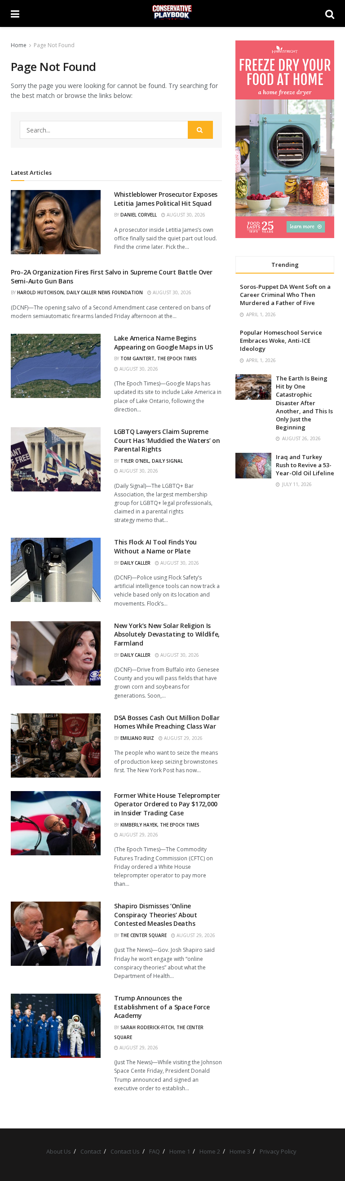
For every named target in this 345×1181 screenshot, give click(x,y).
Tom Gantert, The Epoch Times (158, 358)
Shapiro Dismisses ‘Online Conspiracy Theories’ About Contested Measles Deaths (155, 915)
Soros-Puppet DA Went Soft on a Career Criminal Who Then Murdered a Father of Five (285, 295)
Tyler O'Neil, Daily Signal (151, 461)
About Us (58, 1151)
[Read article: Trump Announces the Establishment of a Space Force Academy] (56, 1026)
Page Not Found (54, 45)
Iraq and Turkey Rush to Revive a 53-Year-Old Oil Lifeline (305, 465)
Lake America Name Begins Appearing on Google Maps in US (163, 342)
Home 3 (240, 1151)
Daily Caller (135, 563)
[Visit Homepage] (172, 13)
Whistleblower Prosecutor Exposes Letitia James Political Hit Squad (165, 199)
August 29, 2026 (183, 738)
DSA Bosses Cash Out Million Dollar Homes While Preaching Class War (166, 722)
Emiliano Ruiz (137, 738)
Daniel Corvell (138, 215)
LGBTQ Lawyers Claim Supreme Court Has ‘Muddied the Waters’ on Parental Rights (167, 440)
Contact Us (125, 1151)
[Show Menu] (15, 13)
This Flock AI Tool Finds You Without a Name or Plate (155, 546)
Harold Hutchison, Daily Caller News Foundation (80, 292)
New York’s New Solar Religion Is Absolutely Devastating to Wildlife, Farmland (167, 634)
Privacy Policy (278, 1151)
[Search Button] (329, 13)
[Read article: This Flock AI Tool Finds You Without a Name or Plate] (56, 570)
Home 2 (209, 1151)
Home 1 (179, 1151)
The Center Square (143, 935)
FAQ (154, 1151)
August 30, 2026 (185, 215)
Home (19, 45)
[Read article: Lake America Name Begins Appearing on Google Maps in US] (56, 366)
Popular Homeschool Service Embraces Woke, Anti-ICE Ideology (281, 340)
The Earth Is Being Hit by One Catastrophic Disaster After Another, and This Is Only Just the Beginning (304, 402)
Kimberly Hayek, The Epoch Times (159, 825)
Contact (90, 1151)
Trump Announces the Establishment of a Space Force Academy (162, 1007)
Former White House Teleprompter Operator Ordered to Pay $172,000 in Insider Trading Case (167, 804)
